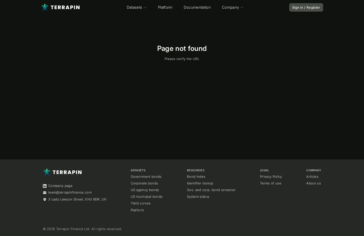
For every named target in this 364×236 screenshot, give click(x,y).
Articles (312, 176)
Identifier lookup (200, 183)
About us (313, 183)
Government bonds (146, 176)
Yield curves (141, 203)
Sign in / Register (306, 7)
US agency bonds (145, 190)
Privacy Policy (271, 176)
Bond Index (196, 176)
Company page (60, 186)
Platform (165, 7)
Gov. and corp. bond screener (211, 190)
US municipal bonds (147, 196)
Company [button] (230, 7)
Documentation (197, 7)
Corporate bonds (144, 183)
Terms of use (270, 183)
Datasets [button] (134, 7)
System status (198, 196)
